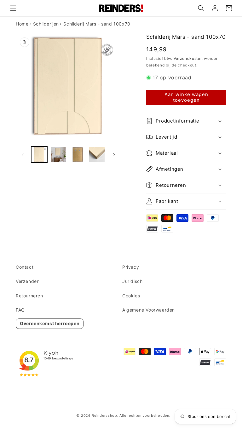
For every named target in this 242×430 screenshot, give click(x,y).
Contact (24, 267)
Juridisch (132, 281)
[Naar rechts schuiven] (114, 155)
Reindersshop (104, 415)
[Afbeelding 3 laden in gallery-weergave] (78, 154)
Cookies (131, 295)
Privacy (130, 267)
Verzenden (27, 281)
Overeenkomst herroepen (49, 323)
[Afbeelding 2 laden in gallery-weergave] (58, 154)
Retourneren (29, 295)
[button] (13, 8)
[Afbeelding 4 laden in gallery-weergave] (97, 154)
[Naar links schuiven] (23, 155)
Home (22, 23)
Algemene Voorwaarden (148, 309)
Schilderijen (46, 23)
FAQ (20, 309)
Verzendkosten (188, 58)
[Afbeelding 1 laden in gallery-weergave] (39, 154)
